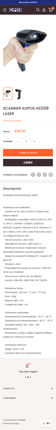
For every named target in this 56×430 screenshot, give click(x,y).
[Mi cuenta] (44, 9)
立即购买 (28, 162)
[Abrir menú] (4, 10)
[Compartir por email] (51, 174)
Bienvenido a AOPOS (28, 2)
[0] (50, 10)
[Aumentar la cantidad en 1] (34, 141)
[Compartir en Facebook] (33, 174)
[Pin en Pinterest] (39, 174)
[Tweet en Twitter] (45, 174)
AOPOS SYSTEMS (12, 121)
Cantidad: (8, 141)
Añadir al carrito (28, 152)
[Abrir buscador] (38, 9)
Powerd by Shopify (11, 423)
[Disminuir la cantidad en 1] (18, 141)
